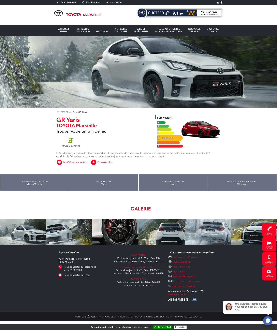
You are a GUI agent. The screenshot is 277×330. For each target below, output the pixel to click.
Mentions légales (85, 316)
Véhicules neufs (64, 30)
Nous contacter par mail (76, 274)
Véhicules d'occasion (83, 30)
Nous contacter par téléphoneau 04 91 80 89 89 (79, 268)
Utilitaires (102, 31)
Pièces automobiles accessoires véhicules (168, 30)
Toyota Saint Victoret (183, 276)
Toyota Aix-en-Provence (185, 256)
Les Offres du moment (75, 162)
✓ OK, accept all (162, 327)
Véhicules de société (121, 30)
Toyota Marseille (181, 266)
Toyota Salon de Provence (186, 281)
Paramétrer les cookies (188, 316)
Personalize (180, 327)
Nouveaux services (194, 30)
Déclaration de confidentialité (153, 316)
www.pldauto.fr (176, 294)
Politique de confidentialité (115, 316)
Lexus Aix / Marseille (183, 286)
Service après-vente (141, 30)
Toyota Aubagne (181, 261)
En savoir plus (105, 162)
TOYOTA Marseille (66, 112)
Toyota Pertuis (180, 271)
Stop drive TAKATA (213, 30)
